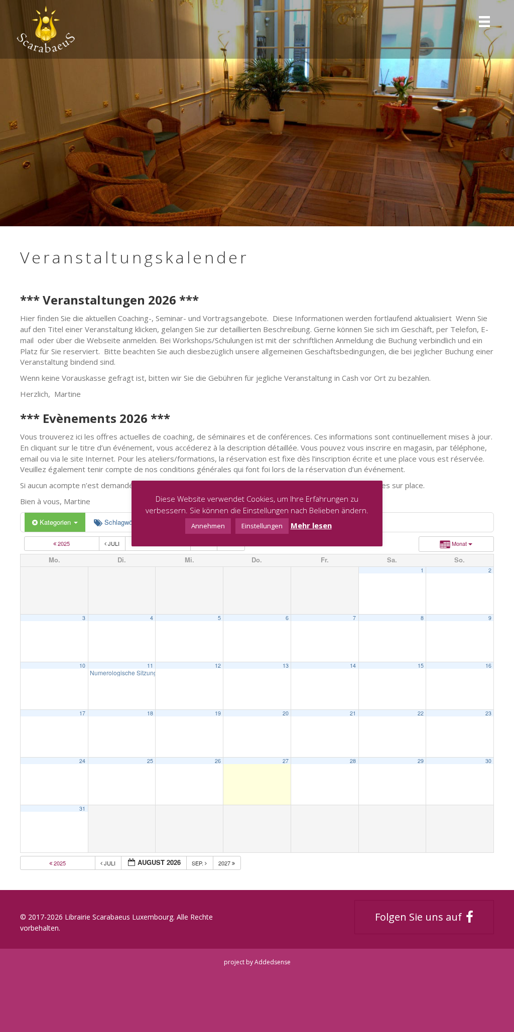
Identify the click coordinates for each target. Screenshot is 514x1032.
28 (353, 761)
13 (286, 665)
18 (150, 713)
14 (353, 665)
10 (82, 665)
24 (82, 761)
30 (488, 761)
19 (218, 713)
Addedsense (272, 962)
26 (218, 761)
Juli (113, 543)
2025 (63, 543)
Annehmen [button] (208, 525)
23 (488, 713)
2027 (225, 863)
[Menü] (484, 21)
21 (353, 713)
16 (488, 665)
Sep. (198, 863)
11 (150, 665)
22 (421, 713)
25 (150, 761)
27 (286, 761)
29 (421, 761)
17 (82, 713)
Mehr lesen (311, 525)
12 (218, 665)
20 (286, 713)
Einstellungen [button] (262, 525)
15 (421, 665)
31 (82, 808)
